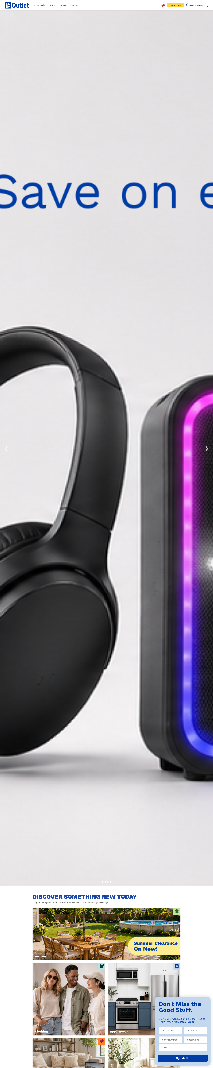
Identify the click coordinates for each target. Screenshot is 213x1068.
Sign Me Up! (183, 1058)
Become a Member (197, 5)
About (64, 5)
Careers (74, 5)
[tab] (102, 882)
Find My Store (175, 5)
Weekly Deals (39, 5)
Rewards (53, 5)
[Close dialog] (207, 1000)
